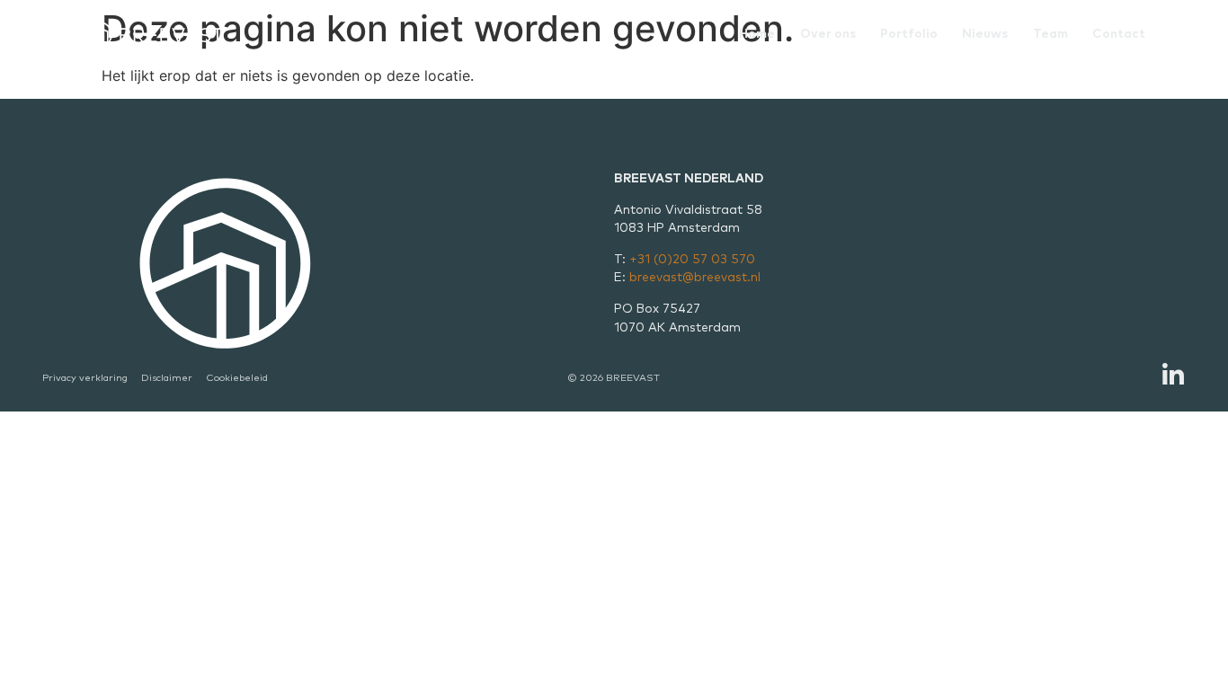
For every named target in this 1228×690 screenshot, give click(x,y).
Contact (1118, 34)
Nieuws (985, 34)
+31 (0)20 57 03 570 (692, 259)
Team (1050, 34)
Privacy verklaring (85, 378)
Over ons (828, 34)
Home (757, 34)
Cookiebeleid (237, 378)
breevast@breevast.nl (695, 277)
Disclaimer (166, 378)
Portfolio (909, 34)
